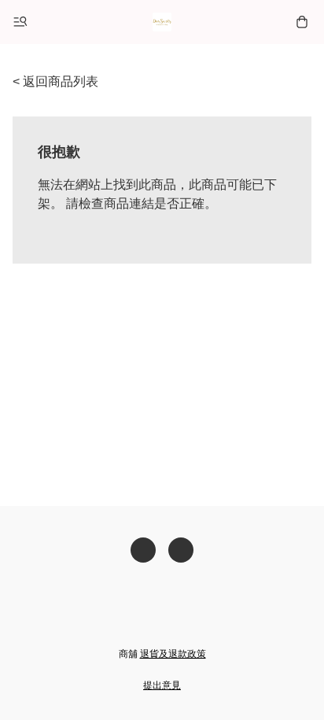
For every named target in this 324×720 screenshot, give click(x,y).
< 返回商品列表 (55, 81)
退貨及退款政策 (173, 653)
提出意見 (162, 685)
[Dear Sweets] (162, 22)
